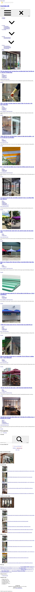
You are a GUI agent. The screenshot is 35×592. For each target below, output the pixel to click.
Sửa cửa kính (4, 29)
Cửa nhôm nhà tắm (7, 27)
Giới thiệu (3, 18)
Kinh (31, 568)
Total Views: (4, 582)
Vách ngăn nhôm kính (5, 423)
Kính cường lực (4, 108)
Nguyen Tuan (7, 79)
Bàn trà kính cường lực (7, 37)
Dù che (3, 234)
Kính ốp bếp (5, 569)
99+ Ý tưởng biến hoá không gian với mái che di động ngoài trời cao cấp (17, 166)
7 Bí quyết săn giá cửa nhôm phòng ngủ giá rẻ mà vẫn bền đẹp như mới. (17, 521)
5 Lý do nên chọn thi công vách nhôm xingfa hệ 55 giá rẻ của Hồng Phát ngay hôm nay (20, 488)
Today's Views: (4, 579)
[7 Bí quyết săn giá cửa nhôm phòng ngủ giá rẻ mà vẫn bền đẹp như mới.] (4, 521)
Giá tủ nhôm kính (6, 48)
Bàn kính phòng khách (7, 38)
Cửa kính (3, 25)
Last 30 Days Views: (5, 581)
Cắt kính (3, 107)
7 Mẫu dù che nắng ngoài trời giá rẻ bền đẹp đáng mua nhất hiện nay (16, 324)
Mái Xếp (15, 569)
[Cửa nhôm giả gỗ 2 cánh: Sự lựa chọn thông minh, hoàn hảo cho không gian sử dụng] (4, 532)
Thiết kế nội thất (4, 76)
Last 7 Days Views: (5, 580)
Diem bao (6, 568)
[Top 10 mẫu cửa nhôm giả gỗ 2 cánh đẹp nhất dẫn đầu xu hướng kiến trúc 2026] (4, 526)
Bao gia (1, 566)
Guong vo (29, 568)
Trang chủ (3, 17)
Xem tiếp (1, 82)
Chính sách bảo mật (5, 575)
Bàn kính (3, 36)
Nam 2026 (19, 569)
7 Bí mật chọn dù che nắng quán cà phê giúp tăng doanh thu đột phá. (16, 387)
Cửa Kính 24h (4, 6)
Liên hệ (3, 50)
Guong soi (27, 568)
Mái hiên (3, 169)
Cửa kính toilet (6, 26)
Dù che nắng (9, 568)
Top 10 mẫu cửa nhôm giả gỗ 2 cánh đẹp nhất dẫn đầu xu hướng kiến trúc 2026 (18, 526)
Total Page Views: (5, 583)
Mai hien (9, 569)
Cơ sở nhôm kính (24, 566)
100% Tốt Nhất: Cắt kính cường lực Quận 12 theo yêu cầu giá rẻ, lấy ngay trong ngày (19, 546)
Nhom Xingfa (28, 569)
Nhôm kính (3, 140)
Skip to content (2, 0)
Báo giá (3, 45)
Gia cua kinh (13, 568)
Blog (3, 49)
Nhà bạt (32, 569)
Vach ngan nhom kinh (4, 572)
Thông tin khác (4, 77)
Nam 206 (17, 569)
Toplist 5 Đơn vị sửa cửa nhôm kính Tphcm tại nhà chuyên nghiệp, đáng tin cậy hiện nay (20, 529)
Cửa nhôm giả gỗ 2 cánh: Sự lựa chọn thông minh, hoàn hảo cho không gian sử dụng (19, 532)
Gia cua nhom (17, 568)
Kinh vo (33, 568)
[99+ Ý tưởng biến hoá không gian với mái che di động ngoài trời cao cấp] (4, 557)
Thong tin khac (21, 571)
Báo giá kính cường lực (7, 46)
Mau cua (11, 569)
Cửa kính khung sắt (7, 28)
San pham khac (5, 571)
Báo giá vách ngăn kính (7, 47)
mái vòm (13, 569)
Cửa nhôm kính (4, 75)
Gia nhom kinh (22, 568)
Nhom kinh (23, 569)
